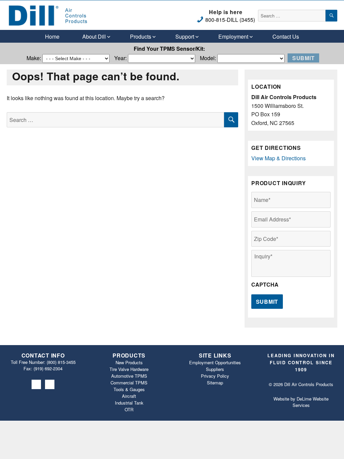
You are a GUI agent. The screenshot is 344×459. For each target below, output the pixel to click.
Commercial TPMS (129, 382)
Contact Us (285, 36)
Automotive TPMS (129, 376)
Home (52, 36)
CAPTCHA (264, 284)
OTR (129, 409)
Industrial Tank (129, 403)
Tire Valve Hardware (129, 369)
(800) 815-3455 (61, 362)
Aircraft (129, 396)
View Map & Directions (278, 158)
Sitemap (215, 382)
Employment (233, 36)
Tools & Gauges (129, 389)
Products (140, 36)
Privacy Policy (215, 376)
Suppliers (215, 369)
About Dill (94, 36)
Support (184, 36)
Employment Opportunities (215, 362)
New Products (129, 362)
